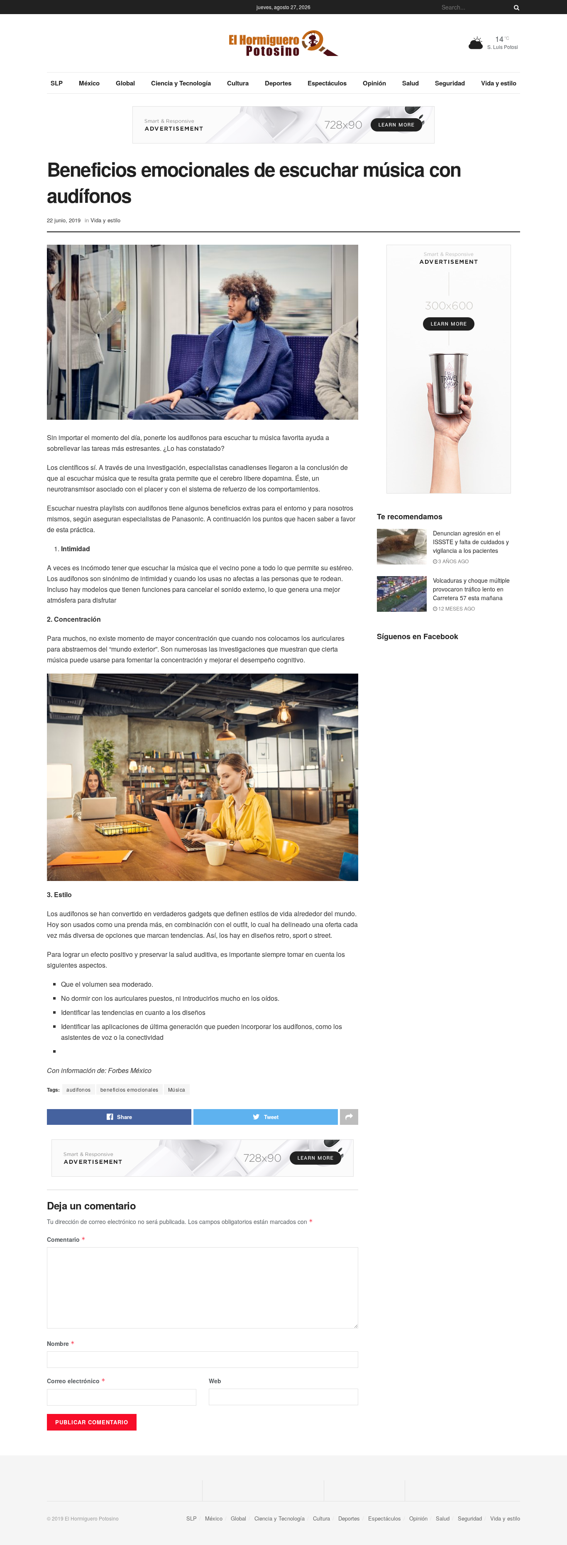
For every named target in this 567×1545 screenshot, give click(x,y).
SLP (57, 83)
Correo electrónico (76, 1381)
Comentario (66, 1239)
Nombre (61, 1343)
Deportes (278, 83)
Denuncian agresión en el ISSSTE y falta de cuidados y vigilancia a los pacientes (471, 542)
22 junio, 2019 (64, 220)
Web (215, 1381)
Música (177, 1089)
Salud (410, 83)
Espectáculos (327, 83)
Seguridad (450, 83)
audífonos (78, 1089)
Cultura (238, 83)
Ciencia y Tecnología (181, 83)
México (89, 83)
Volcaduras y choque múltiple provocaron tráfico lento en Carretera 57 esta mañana (471, 589)
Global (125, 83)
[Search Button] (515, 7)
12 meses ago (456, 608)
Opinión (374, 83)
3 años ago (453, 560)
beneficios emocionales (129, 1089)
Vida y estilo (498, 83)
